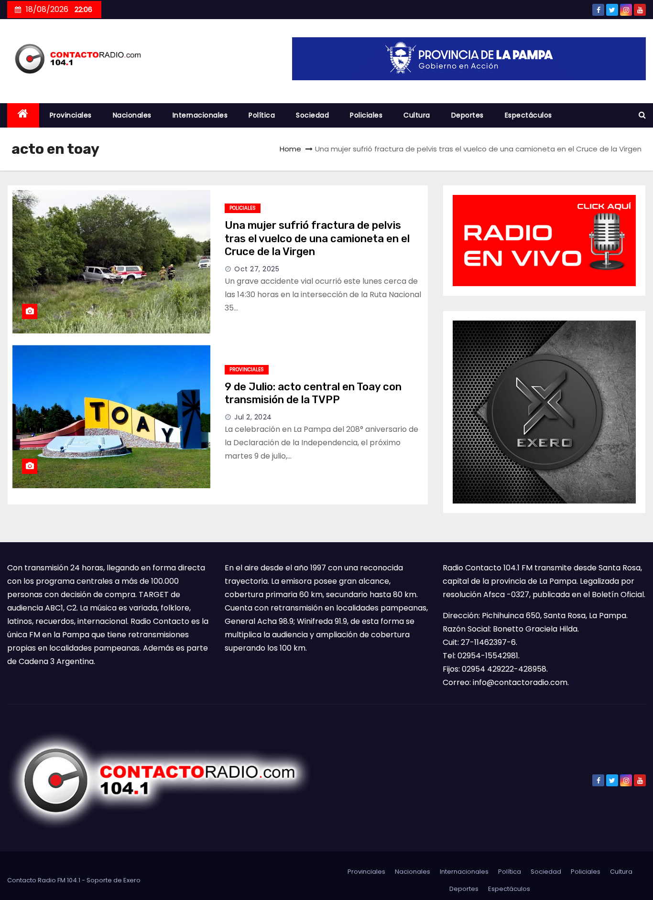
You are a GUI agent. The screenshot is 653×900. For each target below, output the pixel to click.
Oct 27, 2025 (256, 269)
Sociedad (312, 115)
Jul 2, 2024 (253, 417)
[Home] (23, 115)
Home (290, 149)
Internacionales (200, 115)
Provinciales (71, 115)
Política (262, 115)
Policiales (366, 115)
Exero (132, 880)
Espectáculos (528, 115)
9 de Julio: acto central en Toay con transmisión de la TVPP (313, 393)
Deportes (467, 115)
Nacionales (132, 115)
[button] (642, 114)
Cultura (416, 115)
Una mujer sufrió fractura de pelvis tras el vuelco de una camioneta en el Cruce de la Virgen (317, 238)
